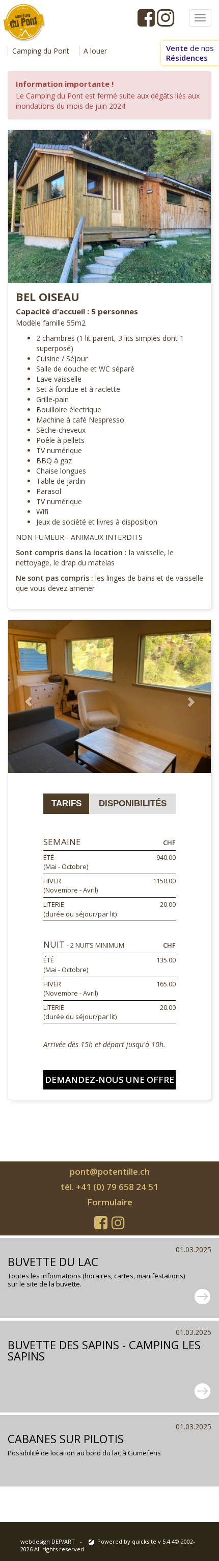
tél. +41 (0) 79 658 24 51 (109, 1187)
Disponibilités (133, 803)
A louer (95, 51)
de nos (190, 53)
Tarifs (66, 803)
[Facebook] (146, 18)
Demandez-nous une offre (109, 1079)
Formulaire (109, 1202)
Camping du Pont (40, 51)
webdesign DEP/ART (47, 1541)
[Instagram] (165, 18)
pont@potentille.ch (110, 1171)
